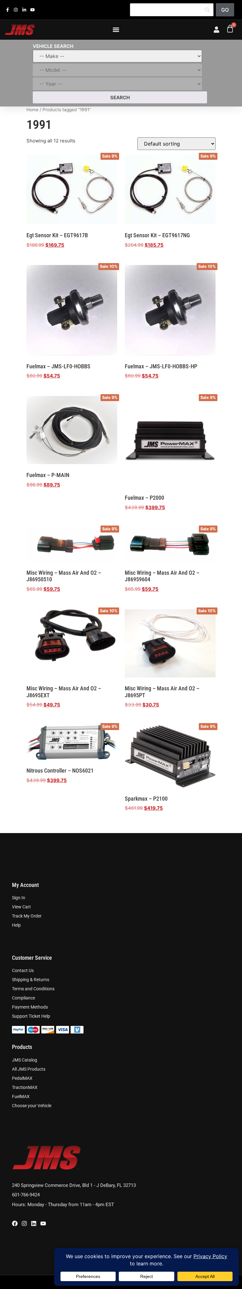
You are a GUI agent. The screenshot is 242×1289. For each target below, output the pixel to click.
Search (120, 98)
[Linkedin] (34, 1223)
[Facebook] (15, 1223)
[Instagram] (24, 1223)
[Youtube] (43, 1223)
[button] (116, 30)
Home (32, 109)
